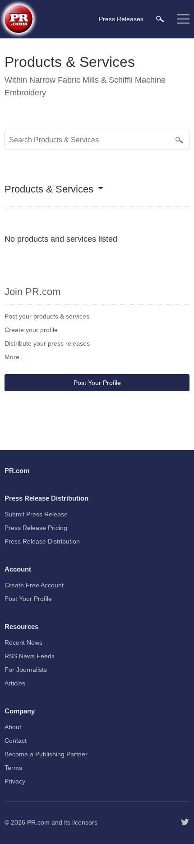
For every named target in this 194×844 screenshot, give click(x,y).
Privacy (15, 781)
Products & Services (49, 189)
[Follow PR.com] (184, 822)
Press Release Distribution (42, 541)
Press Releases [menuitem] (121, 19)
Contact (16, 740)
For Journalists (26, 669)
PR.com (38, 822)
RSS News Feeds (30, 656)
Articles (15, 683)
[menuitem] (160, 19)
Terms (13, 767)
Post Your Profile (97, 382)
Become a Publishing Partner (46, 754)
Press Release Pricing (36, 527)
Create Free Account (34, 585)
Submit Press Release (36, 514)
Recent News (23, 642)
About (13, 727)
